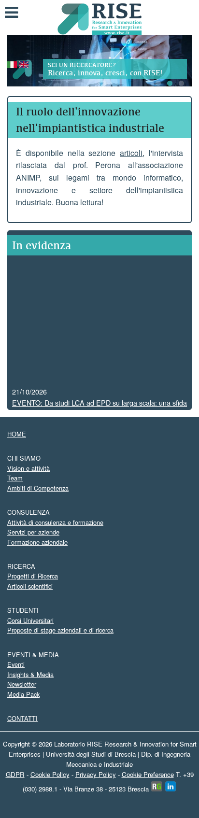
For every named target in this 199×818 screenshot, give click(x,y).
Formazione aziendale (37, 542)
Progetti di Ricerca (32, 575)
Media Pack (23, 694)
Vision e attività (28, 468)
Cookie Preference (148, 774)
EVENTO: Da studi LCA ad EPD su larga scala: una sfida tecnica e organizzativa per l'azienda (99, 405)
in (171, 786)
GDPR (15, 774)
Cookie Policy (50, 774)
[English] (23, 63)
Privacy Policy (95, 774)
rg (157, 786)
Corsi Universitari (30, 620)
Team (15, 477)
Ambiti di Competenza (38, 488)
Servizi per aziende (33, 531)
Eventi (16, 664)
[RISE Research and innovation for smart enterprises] (99, 18)
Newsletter (21, 684)
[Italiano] (12, 63)
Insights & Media (30, 674)
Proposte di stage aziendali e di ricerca (60, 630)
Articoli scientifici (30, 586)
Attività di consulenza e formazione (55, 522)
